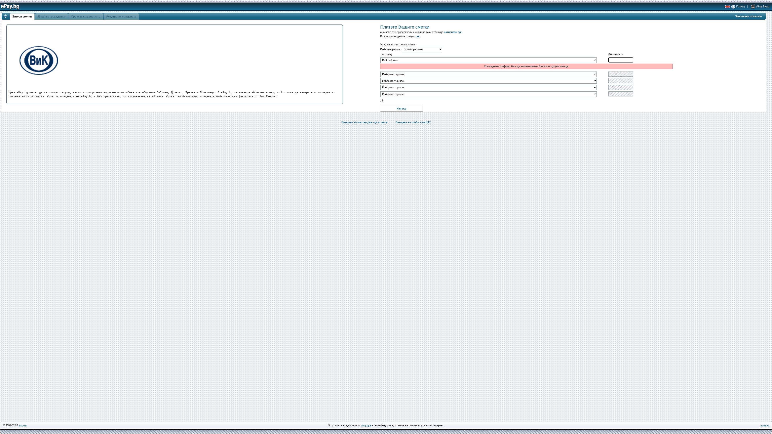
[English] (727, 6)
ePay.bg (23, 425)
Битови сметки (22, 16)
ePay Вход (762, 6)
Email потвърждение (51, 16)
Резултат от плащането (121, 16)
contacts (765, 425)
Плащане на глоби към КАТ (413, 122)
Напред (401, 108)
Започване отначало (748, 16)
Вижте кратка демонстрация (400, 36)
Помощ (740, 6)
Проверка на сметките (85, 16)
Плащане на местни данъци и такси (364, 122)
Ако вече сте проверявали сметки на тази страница (421, 32)
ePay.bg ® (366, 425)
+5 (381, 99)
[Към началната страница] (5, 16)
